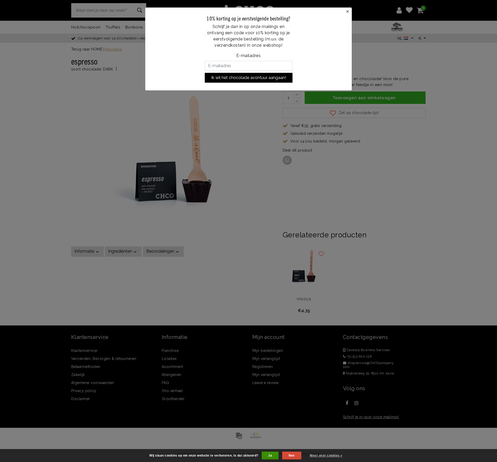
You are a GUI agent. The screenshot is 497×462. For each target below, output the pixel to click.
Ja (270, 455)
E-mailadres (248, 55)
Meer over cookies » (326, 455)
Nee (292, 455)
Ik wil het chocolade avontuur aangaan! (248, 77)
